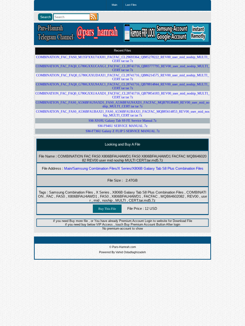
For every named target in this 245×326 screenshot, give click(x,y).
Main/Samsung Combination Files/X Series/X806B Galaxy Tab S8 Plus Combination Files (133, 168)
